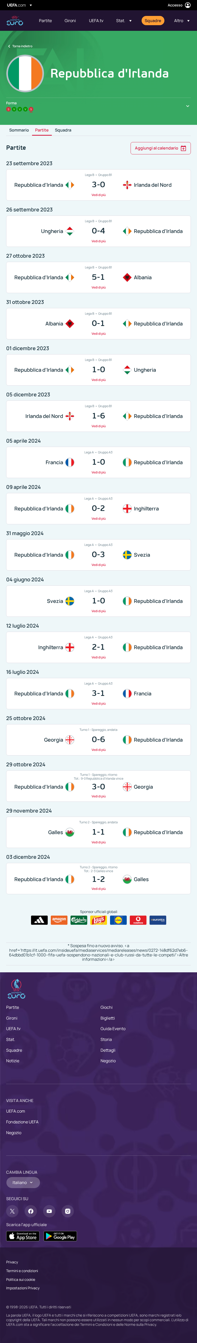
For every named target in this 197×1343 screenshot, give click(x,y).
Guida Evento (113, 1028)
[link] (45, 20)
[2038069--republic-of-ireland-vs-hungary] (98, 370)
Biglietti (108, 1018)
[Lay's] (98, 920)
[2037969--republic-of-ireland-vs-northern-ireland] (98, 185)
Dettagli (108, 1050)
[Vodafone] (138, 920)
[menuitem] (45, 20)
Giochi (107, 1007)
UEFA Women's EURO (14, 21)
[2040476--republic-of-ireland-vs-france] (98, 693)
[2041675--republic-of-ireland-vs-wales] (98, 878)
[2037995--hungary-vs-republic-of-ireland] (98, 231)
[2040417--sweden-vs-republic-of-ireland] (98, 601)
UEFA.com (15, 1111)
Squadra (63, 130)
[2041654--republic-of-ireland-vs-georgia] (98, 786)
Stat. (10, 1039)
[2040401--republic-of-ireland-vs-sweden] (98, 555)
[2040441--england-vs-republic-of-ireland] (98, 647)
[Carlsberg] (79, 920)
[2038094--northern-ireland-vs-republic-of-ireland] (98, 416)
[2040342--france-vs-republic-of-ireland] (98, 462)
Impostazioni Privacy (23, 1287)
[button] (124, 20)
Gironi (11, 1018)
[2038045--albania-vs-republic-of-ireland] (98, 323)
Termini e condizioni (22, 1270)
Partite (42, 130)
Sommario (19, 130)
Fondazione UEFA (22, 1122)
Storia (106, 1039)
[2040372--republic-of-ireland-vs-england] (98, 508)
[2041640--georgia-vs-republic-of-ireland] (98, 740)
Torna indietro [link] (22, 46)
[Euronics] (158, 920)
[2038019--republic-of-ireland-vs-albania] (98, 277)
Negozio (108, 1061)
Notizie (12, 1061)
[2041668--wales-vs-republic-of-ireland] (98, 832)
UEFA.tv (13, 1028)
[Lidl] (118, 920)
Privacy (12, 1262)
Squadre (14, 1050)
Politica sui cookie (20, 1279)
